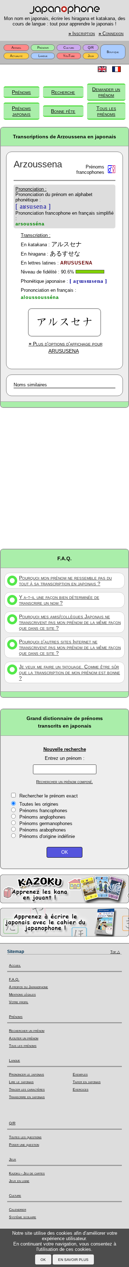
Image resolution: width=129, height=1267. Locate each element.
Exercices (81, 1089)
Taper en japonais (87, 1082)
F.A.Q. (14, 979)
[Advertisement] (64, 477)
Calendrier (17, 1209)
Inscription (81, 33)
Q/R (91, 47)
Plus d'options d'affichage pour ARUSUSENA (65, 347)
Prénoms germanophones (45, 823)
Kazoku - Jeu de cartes (27, 1173)
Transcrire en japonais (27, 1097)
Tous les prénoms (106, 111)
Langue (43, 56)
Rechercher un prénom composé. (64, 782)
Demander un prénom (106, 92)
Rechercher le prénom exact (48, 796)
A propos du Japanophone (28, 987)
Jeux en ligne (19, 1181)
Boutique (113, 52)
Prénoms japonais (21, 111)
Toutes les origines (38, 804)
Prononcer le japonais (26, 1074)
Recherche (63, 92)
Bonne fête (63, 111)
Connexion (111, 33)
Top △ (115, 952)
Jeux (91, 56)
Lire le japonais (21, 1082)
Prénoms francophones (43, 810)
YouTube (69, 56)
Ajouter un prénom (23, 1038)
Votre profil (18, 1002)
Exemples (80, 1074)
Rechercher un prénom (26, 1031)
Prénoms (43, 47)
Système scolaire (22, 1217)
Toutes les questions (25, 1137)
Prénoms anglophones (42, 817)
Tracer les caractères (27, 1089)
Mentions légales (22, 994)
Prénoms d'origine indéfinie (47, 836)
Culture (68, 47)
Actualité (16, 56)
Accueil (16, 47)
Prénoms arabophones (42, 830)
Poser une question (24, 1145)
